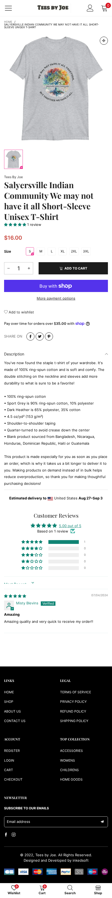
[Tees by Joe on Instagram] (13, 834)
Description (14, 354)
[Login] (90, 8)
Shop (8, 702)
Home (9, 692)
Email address (18, 821)
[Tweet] (40, 336)
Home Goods (71, 779)
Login (9, 760)
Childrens (69, 770)
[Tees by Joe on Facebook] (6, 834)
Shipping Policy (74, 721)
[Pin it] (49, 336)
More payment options (56, 298)
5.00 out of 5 (70, 526)
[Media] (104, 41)
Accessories (71, 751)
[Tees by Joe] (53, 8)
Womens (67, 760)
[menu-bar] (12, 8)
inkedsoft (81, 860)
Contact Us (15, 721)
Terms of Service (75, 692)
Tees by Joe (13, 177)
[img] (15, 596)
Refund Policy (73, 711)
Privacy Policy (73, 702)
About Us (12, 711)
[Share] (30, 336)
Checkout (13, 779)
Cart (8, 770)
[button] (15, 224)
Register (12, 751)
